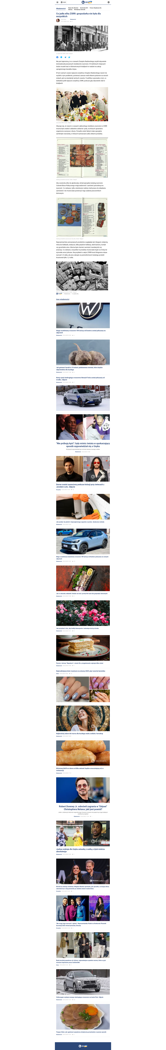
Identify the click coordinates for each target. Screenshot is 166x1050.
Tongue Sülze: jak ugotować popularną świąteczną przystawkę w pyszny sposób (81, 1032)
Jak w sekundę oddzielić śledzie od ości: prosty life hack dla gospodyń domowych (81, 593)
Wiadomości (73, 19)
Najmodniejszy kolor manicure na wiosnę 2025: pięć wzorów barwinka (80, 671)
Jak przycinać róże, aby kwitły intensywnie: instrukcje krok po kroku (77, 628)
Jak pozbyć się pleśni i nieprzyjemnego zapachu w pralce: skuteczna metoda (80, 522)
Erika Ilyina (63, 19)
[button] (81, 38)
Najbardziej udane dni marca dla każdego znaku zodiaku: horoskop (79, 733)
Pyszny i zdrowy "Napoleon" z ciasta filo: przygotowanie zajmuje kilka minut (79, 663)
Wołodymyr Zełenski (79, 9)
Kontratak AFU (84, 8)
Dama (57, 673)
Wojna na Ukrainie (73, 8)
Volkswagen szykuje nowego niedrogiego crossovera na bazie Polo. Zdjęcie (79, 997)
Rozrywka (58, 489)
